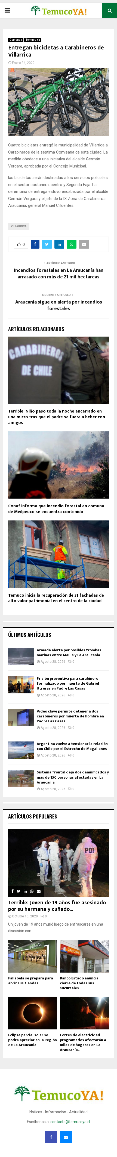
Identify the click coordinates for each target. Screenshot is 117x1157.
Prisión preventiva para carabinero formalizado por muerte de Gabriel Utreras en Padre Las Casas (68, 683)
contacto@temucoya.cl (70, 1122)
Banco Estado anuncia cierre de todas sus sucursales (79, 983)
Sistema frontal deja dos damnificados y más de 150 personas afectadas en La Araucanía (73, 777)
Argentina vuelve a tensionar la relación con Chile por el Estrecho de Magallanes (72, 746)
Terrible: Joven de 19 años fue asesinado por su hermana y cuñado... (57, 906)
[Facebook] (51, 1137)
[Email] (66, 1137)
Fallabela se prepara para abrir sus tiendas (30, 980)
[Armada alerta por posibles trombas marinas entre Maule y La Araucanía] (21, 656)
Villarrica (19, 226)
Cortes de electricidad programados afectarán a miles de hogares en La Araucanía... (83, 1042)
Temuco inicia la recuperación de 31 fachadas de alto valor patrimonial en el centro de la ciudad (56, 598)
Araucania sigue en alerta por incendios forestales (58, 305)
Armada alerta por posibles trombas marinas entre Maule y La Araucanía (69, 652)
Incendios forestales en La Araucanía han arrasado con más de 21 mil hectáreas (58, 273)
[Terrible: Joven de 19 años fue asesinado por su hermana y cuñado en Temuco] (58, 863)
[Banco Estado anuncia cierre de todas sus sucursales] (84, 956)
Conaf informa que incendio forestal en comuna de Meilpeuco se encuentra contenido (56, 509)
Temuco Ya (33, 39)
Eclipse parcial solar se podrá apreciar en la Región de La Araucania (32, 1040)
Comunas (16, 39)
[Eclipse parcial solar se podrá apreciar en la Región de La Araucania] (32, 1013)
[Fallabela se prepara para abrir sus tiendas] (32, 956)
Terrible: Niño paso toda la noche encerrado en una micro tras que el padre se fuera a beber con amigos (56, 417)
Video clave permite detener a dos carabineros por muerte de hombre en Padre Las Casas (70, 716)
